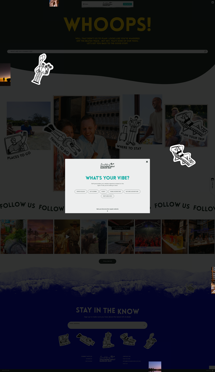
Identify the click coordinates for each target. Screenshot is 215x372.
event (103, 191)
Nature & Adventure (132, 191)
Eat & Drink (93, 191)
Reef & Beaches (107, 196)
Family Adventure (115, 191)
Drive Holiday (81, 191)
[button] (212, 2)
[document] (107, 186)
